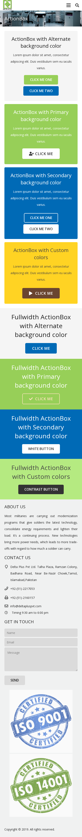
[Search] (77, 5)
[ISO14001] (41, 785)
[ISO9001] (41, 721)
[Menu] (68, 5)
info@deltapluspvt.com (25, 606)
